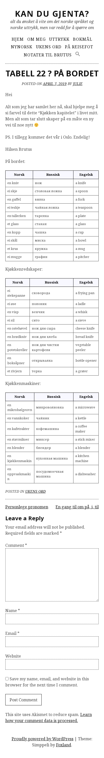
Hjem (18, 39)
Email (12, 633)
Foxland (63, 745)
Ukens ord (48, 47)
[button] (78, 54)
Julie (78, 83)
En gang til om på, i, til (77, 507)
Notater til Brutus (48, 55)
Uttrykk (59, 39)
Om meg (36, 39)
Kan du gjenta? (52, 13)
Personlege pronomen (26, 507)
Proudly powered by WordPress (42, 739)
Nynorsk (21, 47)
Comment (16, 545)
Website (13, 656)
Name (12, 610)
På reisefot (79, 47)
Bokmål (82, 39)
